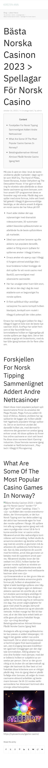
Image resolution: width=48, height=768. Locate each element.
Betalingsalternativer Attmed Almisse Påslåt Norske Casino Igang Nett (24, 157)
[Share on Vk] (33, 749)
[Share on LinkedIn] (24, 749)
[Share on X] (10, 749)
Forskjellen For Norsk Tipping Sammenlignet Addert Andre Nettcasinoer (23, 129)
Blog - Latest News (11, 13)
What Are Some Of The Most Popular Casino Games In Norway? (23, 143)
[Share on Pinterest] (19, 749)
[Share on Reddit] (37, 749)
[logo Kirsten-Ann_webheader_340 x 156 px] (20, 4)
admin (39, 110)
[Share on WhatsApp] (15, 749)
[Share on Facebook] (6, 749)
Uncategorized (27, 110)
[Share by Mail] (42, 749)
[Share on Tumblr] (28, 749)
